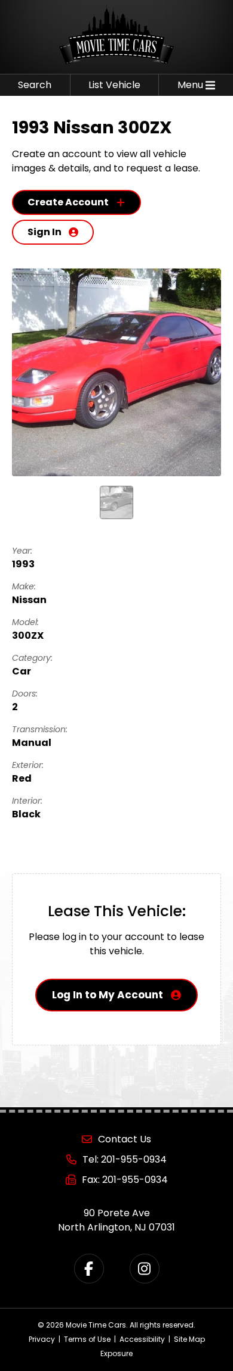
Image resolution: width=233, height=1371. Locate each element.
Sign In (44, 232)
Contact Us (124, 1139)
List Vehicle (114, 85)
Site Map (189, 1339)
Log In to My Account (107, 995)
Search (34, 85)
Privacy (42, 1339)
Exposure (116, 1353)
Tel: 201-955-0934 (124, 1159)
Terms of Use (87, 1339)
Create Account (68, 202)
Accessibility (142, 1339)
